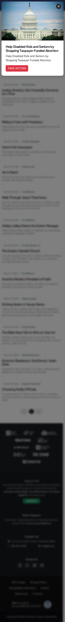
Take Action (17, 68)
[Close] (59, 6)
